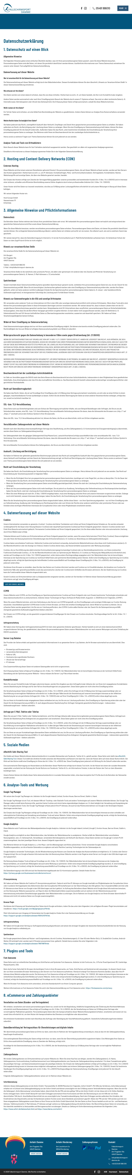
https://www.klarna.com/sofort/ (50, 1109)
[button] (122, 8)
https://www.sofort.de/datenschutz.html (19, 1109)
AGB (105, 1172)
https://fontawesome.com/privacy (99, 988)
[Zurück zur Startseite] (17, 8)
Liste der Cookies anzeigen (14, 584)
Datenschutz (123, 1172)
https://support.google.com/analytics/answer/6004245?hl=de (27, 916)
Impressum (113, 1172)
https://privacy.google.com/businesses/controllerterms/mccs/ (27, 873)
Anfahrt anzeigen (36, 1153)
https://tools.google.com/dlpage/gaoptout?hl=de (31, 909)
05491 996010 (102, 8)
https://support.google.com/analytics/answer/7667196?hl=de (26, 943)
